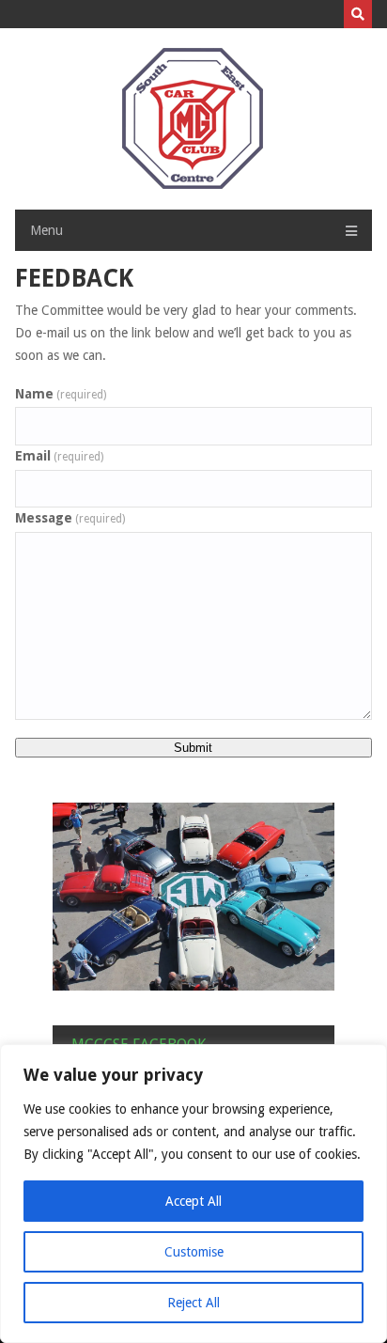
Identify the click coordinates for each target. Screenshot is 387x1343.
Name (60, 393)
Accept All (193, 1201)
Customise (194, 1251)
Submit (193, 748)
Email (59, 455)
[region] (193, 1193)
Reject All (193, 1302)
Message (70, 517)
